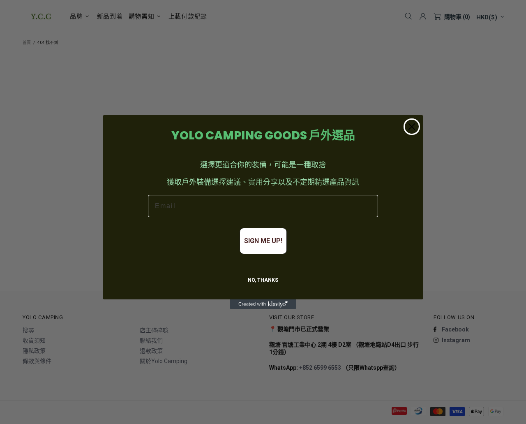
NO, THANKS (263, 280)
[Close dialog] (411, 126)
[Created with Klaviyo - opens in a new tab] (263, 304)
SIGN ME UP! (263, 241)
